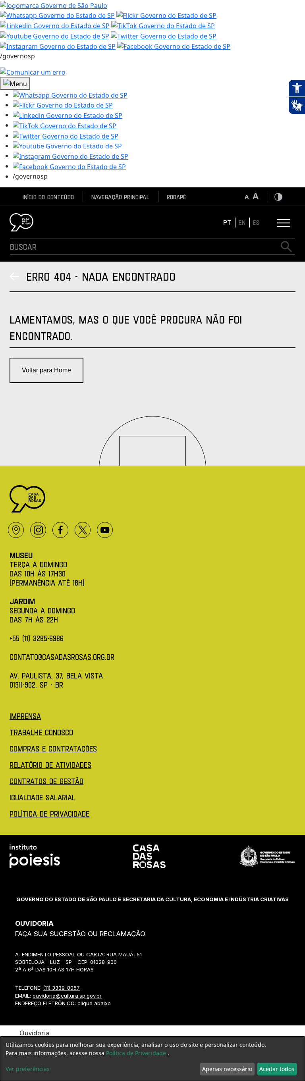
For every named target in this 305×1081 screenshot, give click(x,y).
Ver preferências (28, 1069)
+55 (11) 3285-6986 (37, 638)
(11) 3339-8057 (61, 988)
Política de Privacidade (137, 1053)
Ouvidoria (34, 1033)
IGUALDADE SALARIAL (42, 797)
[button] (70, 94)
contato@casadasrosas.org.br (62, 656)
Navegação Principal (120, 196)
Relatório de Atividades (50, 764)
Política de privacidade (49, 813)
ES (256, 222)
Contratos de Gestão (46, 781)
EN (242, 222)
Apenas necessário (227, 1069)
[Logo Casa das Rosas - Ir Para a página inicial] (21, 222)
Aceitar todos (276, 1069)
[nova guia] (33, 71)
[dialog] (152, 1059)
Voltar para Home (46, 370)
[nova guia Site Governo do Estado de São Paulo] (53, 4)
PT (227, 222)
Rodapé (177, 196)
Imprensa (25, 716)
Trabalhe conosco (41, 732)
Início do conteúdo (48, 196)
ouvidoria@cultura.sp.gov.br (67, 995)
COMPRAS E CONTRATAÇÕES (53, 748)
